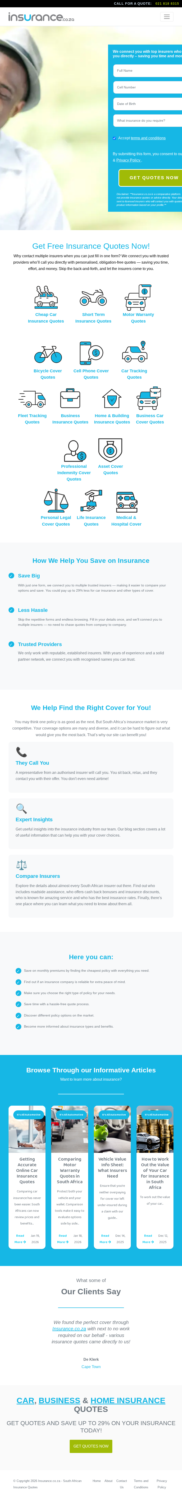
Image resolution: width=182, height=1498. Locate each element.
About (109, 1481)
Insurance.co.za (69, 1328)
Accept (142, 138)
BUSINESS (59, 1400)
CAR (25, 1400)
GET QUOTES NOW (91, 1446)
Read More (19, 1239)
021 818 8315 (167, 3)
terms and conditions (148, 138)
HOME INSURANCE (128, 1400)
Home (97, 1481)
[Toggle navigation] (166, 16)
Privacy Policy (128, 160)
